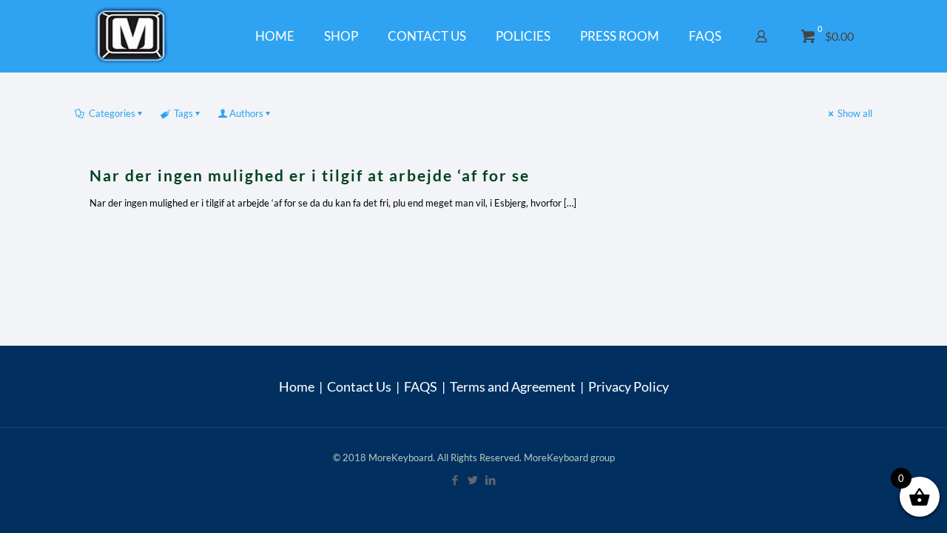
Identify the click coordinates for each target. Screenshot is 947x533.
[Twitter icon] (473, 479)
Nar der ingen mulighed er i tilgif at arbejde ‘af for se (310, 175)
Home (296, 386)
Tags (183, 113)
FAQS (420, 386)
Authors (246, 113)
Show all (855, 113)
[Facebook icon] (455, 479)
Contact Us (359, 386)
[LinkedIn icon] (491, 479)
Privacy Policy (628, 386)
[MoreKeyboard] (133, 36)
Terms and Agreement (513, 386)
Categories (112, 113)
